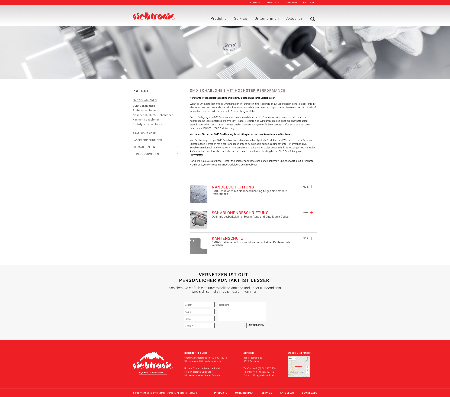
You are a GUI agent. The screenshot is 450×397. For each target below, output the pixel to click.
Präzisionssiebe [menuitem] (144, 133)
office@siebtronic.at (263, 375)
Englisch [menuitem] (308, 2)
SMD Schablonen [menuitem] (145, 100)
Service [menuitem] (240, 18)
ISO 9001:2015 (219, 358)
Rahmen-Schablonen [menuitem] (146, 119)
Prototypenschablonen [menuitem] (148, 124)
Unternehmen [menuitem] (267, 18)
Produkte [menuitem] (219, 18)
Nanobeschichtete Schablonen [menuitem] (153, 115)
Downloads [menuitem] (272, 2)
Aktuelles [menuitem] (294, 18)
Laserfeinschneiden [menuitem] (147, 140)
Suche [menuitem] (312, 19)
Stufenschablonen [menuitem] (145, 110)
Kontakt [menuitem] (255, 2)
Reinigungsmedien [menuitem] (146, 153)
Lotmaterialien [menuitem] (144, 147)
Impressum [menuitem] (291, 2)
